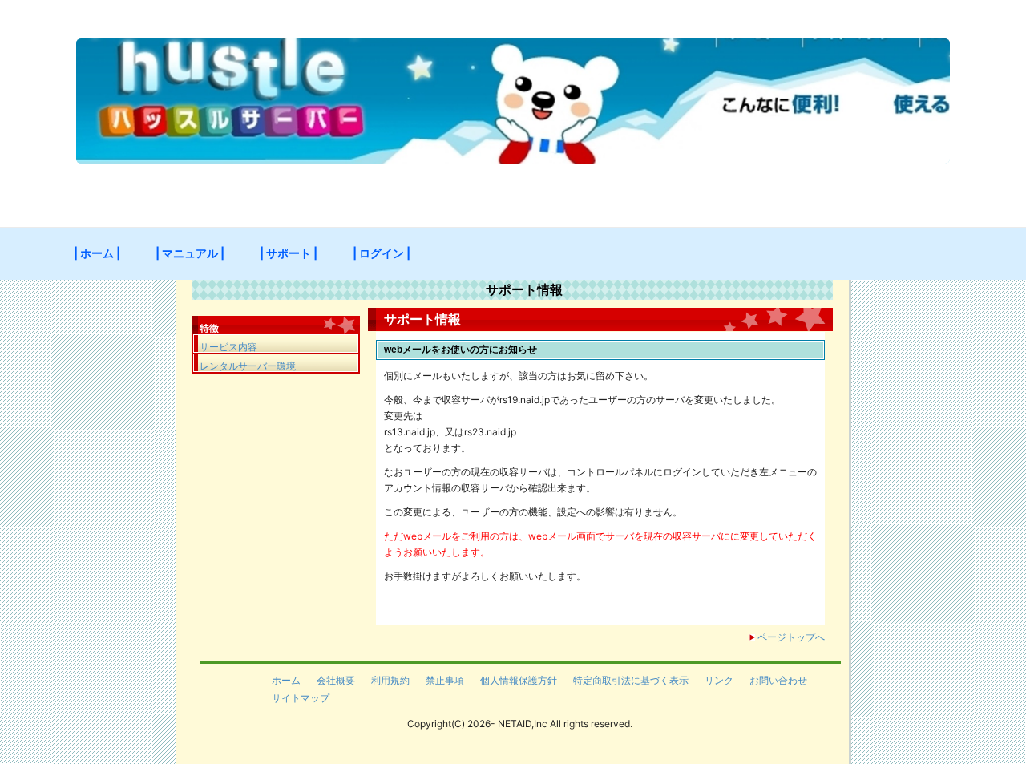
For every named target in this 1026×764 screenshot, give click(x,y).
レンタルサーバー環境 (248, 366)
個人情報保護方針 (518, 680)
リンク (719, 680)
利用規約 (390, 680)
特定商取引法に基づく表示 (631, 680)
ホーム (286, 680)
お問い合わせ (778, 680)
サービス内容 (228, 347)
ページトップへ (791, 637)
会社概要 (336, 680)
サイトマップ (300, 698)
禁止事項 (445, 680)
